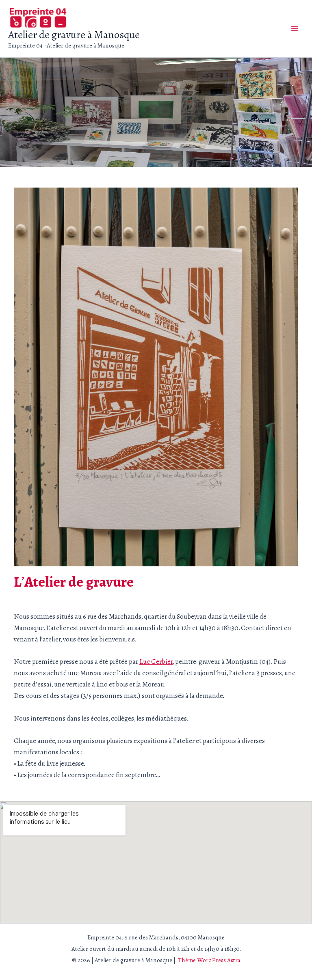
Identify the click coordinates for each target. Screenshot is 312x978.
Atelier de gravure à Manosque (74, 34)
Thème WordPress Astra (209, 960)
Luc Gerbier (156, 661)
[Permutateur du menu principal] (295, 28)
